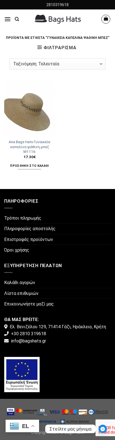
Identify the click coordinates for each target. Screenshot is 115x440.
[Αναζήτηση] (17, 19)
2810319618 (57, 4)
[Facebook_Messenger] (103, 429)
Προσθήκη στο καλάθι (29, 166)
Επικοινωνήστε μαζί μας (29, 304)
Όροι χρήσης (16, 250)
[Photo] (22, 374)
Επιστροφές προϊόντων (28, 239)
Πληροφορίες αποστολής (30, 228)
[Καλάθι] (105, 19)
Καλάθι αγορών (19, 282)
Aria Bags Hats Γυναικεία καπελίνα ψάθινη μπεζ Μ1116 (29, 147)
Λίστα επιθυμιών (21, 293)
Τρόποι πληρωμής (22, 218)
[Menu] (7, 19)
